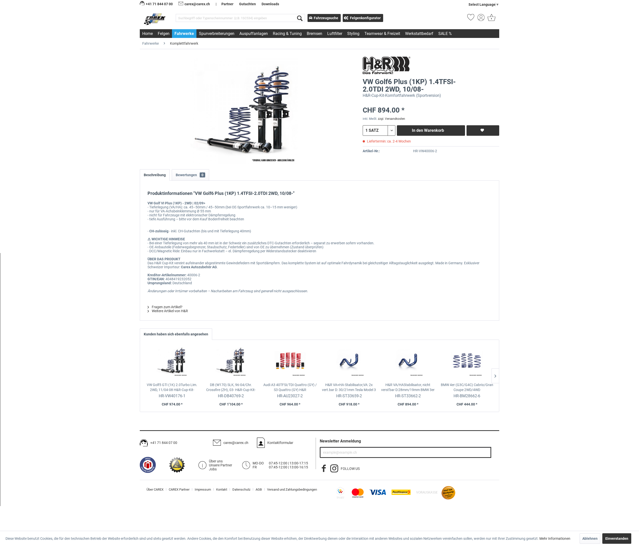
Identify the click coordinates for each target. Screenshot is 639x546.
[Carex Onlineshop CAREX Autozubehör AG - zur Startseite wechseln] (155, 19)
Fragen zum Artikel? (166, 307)
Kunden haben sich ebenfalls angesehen (176, 334)
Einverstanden (616, 539)
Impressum (203, 489)
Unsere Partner (220, 465)
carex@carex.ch (197, 4)
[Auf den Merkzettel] (483, 130)
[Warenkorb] (490, 19)
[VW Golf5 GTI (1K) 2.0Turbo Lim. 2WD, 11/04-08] (172, 362)
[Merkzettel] (470, 19)
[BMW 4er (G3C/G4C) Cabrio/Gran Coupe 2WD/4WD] (467, 362)
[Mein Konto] (481, 19)
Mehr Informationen (554, 539)
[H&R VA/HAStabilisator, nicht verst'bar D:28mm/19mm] (408, 362)
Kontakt (221, 489)
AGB (259, 489)
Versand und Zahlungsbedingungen (292, 489)
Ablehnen (590, 539)
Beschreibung (155, 175)
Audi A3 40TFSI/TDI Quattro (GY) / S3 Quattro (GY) (290, 387)
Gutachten (247, 4)
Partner (227, 4)
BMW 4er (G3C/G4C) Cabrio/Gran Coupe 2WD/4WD (467, 387)
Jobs (213, 469)
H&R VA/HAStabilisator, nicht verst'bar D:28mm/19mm (408, 387)
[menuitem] (240, 18)
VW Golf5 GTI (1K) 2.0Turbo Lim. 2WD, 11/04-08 (172, 387)
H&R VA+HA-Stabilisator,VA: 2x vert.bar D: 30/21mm (349, 387)
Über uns (216, 461)
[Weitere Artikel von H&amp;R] (386, 65)
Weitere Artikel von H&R (169, 311)
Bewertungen (189, 175)
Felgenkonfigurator (365, 18)
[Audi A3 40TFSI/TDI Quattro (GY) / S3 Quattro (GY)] (290, 362)
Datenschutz (241, 489)
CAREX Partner (179, 489)
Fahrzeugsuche (326, 18)
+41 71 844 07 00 (163, 443)
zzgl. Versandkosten (391, 119)
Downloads (270, 4)
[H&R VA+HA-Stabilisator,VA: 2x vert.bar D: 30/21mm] (349, 362)
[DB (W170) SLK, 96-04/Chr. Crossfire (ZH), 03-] (231, 362)
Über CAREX (155, 489)
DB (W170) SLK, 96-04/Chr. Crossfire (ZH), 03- (231, 387)
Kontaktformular (280, 443)
